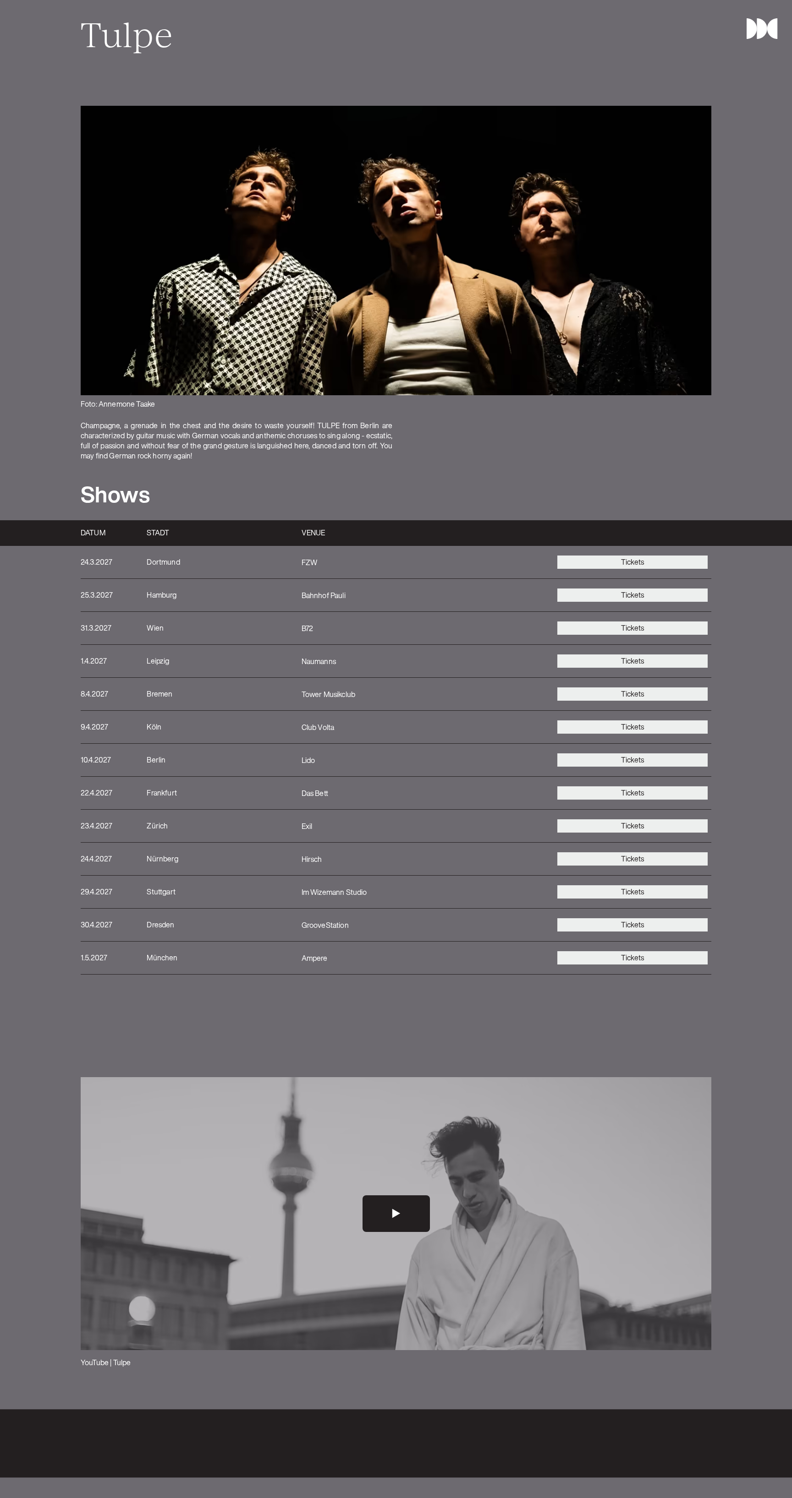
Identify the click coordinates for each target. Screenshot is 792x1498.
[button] (758, 28)
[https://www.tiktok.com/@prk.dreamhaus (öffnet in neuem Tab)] (705, 1443)
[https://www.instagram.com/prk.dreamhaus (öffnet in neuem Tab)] (669, 1443)
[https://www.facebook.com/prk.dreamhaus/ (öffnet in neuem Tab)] (650, 1443)
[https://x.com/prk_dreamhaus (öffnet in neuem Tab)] (687, 1443)
